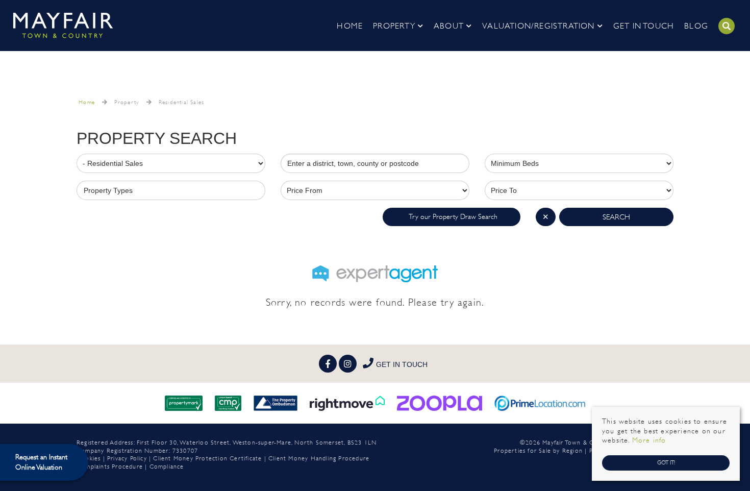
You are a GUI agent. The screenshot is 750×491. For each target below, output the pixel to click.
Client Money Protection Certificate (207, 458)
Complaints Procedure (110, 466)
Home (350, 26)
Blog (696, 26)
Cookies (89, 458)
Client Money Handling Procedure (318, 458)
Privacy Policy (127, 458)
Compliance (166, 466)
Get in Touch (643, 26)
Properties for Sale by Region (538, 450)
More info (649, 440)
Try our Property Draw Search (451, 216)
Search (616, 217)
